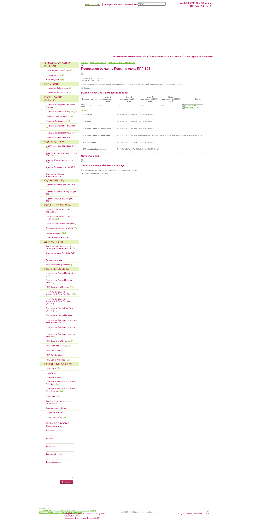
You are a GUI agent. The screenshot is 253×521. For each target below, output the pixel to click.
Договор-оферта (45, 509)
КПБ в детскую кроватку (59, 265)
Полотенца (51, 84)
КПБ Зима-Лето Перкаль (60, 287)
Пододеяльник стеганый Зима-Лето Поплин (61, 389)
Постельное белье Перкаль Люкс (59, 281)
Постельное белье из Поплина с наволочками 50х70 (61, 321)
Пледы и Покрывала (57, 205)
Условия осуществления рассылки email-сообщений (60, 513)
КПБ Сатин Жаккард (58, 360)
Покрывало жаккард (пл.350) (61, 228)
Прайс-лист (92, 50)
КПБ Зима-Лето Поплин (59, 341)
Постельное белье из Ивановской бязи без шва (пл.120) (58, 301)
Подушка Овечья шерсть (59, 116)
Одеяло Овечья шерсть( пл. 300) (59, 161)
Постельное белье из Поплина (60, 328)
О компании (72, 50)
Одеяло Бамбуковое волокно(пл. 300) (56, 175)
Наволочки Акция (56, 417)
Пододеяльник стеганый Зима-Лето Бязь (61, 382)
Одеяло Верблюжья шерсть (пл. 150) (61, 193)
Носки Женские (55, 75)
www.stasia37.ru (92, 4)
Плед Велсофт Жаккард (59, 237)
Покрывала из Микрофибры (61, 223)
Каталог (84, 63)
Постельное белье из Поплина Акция (60, 335)
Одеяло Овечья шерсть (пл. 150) (59, 200)
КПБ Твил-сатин (56, 350)
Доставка (157, 50)
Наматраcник (53, 97)
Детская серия (54, 241)
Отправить (66, 482)
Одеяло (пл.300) (54, 141)
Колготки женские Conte (59, 70)
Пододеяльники (55, 377)
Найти (170, 3)
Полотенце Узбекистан (59, 88)
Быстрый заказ (115, 50)
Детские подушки (54, 260)
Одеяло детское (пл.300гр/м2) (60, 254)
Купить (84, 110)
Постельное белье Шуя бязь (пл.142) (59, 309)
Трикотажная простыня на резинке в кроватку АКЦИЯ (60, 247)
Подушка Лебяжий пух (58, 121)
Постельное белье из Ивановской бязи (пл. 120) (61, 293)
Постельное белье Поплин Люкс (61, 274)
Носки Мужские (55, 79)
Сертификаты (177, 50)
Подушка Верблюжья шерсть (61, 112)
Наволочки (52, 373)
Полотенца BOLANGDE (59, 92)
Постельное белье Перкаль (61, 315)
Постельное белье (57, 269)
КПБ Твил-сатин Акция (58, 346)
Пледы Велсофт (56, 233)
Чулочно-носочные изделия (57, 64)
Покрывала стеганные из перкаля (58, 210)
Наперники (53, 368)
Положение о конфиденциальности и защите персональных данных (67, 511)
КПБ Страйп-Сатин (56, 355)
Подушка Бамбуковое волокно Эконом (60, 105)
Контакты (198, 50)
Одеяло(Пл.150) (54, 180)
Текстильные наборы (57, 408)
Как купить (138, 50)
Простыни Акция (54, 413)
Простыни (52, 396)
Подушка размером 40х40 (60, 137)
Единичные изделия (58, 364)
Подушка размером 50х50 (60, 133)
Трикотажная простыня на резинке (58, 402)
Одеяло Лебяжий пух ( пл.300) (60, 168)
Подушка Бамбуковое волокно (60, 127)
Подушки (50, 100)
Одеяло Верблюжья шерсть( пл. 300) (61, 154)
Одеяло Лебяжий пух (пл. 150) (60, 185)
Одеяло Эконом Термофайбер (61, 147)
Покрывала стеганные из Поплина (58, 217)
